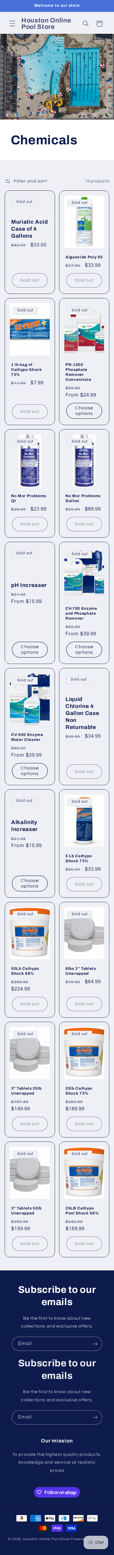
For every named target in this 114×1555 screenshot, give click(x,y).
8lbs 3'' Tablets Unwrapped (80, 971)
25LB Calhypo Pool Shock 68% (82, 1210)
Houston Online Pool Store (46, 1539)
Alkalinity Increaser (24, 825)
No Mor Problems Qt (28, 498)
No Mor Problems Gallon (83, 498)
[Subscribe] (95, 1344)
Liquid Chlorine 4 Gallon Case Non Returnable (82, 713)
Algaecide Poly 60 (84, 257)
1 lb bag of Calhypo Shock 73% (26, 369)
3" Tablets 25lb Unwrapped (26, 1090)
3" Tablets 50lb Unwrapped (26, 1210)
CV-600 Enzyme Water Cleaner (27, 737)
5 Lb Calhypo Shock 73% (78, 858)
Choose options (84, 411)
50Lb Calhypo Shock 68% (25, 971)
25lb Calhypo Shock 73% (78, 1090)
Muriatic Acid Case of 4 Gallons (29, 229)
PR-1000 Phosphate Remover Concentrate (78, 372)
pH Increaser (29, 585)
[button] (12, 23)
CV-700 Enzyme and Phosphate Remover (81, 613)
